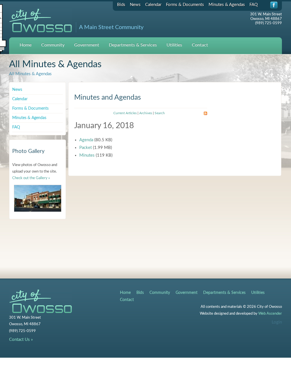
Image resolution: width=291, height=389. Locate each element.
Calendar (153, 5)
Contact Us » (21, 339)
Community (53, 45)
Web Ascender (270, 314)
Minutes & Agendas (227, 5)
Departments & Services (133, 45)
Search (160, 113)
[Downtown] (37, 198)
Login (277, 322)
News (135, 5)
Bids (121, 5)
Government (86, 45)
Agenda (86, 140)
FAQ (254, 5)
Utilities (174, 45)
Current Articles (125, 113)
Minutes (87, 155)
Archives (145, 113)
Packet (85, 148)
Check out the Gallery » (31, 178)
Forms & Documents (185, 5)
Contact (200, 45)
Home (26, 45)
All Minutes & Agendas (30, 74)
